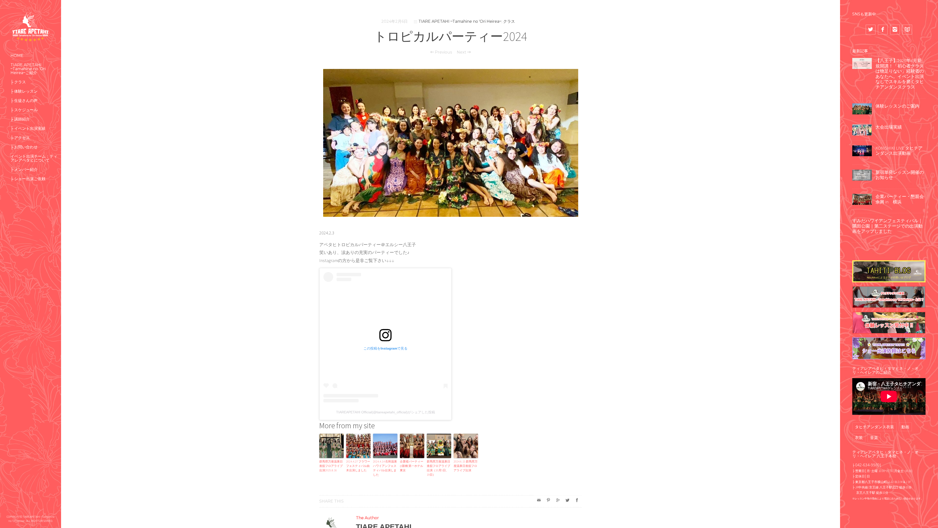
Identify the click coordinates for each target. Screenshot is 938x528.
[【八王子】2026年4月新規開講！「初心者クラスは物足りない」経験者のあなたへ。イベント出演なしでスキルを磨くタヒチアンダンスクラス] (862, 62)
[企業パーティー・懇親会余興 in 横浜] (862, 198)
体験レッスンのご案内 (897, 106)
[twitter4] (870, 29)
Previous (443, 52)
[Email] (539, 500)
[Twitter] (567, 500)
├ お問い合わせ (24, 147)
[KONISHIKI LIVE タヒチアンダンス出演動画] (862, 150)
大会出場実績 (888, 127)
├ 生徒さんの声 (24, 100)
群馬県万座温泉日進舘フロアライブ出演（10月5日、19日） (438, 468)
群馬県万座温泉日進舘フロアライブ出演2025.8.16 (331, 466)
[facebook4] (883, 29)
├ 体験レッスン (24, 91)
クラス (509, 21)
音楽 (874, 437)
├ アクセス (20, 137)
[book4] (907, 29)
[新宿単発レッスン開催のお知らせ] (862, 174)
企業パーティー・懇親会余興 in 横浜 (899, 199)
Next (462, 52)
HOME (17, 55)
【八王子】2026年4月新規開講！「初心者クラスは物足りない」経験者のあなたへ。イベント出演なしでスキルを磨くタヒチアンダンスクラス (899, 74)
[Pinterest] (548, 500)
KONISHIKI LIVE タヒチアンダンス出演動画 (899, 150)
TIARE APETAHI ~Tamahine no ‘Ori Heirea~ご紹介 (28, 69)
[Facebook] (577, 500)
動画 (905, 426)
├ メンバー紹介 (24, 169)
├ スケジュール (24, 110)
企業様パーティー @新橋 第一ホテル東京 (411, 466)
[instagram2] (895, 29)
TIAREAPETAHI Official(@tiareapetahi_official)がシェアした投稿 (385, 412)
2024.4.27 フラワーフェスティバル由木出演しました (358, 466)
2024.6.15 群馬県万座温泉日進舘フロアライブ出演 (466, 466)
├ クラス (18, 82)
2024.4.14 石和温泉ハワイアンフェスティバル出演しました (385, 468)
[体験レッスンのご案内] (862, 108)
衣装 (859, 437)
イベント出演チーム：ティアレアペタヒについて (34, 158)
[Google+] (558, 500)
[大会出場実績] (862, 129)
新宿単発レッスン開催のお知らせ (899, 174)
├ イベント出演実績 (28, 128)
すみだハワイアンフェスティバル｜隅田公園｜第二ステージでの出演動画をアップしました (887, 226)
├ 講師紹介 (20, 119)
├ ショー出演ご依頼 (28, 178)
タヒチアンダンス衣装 (874, 426)
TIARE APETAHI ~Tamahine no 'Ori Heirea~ (459, 21)
